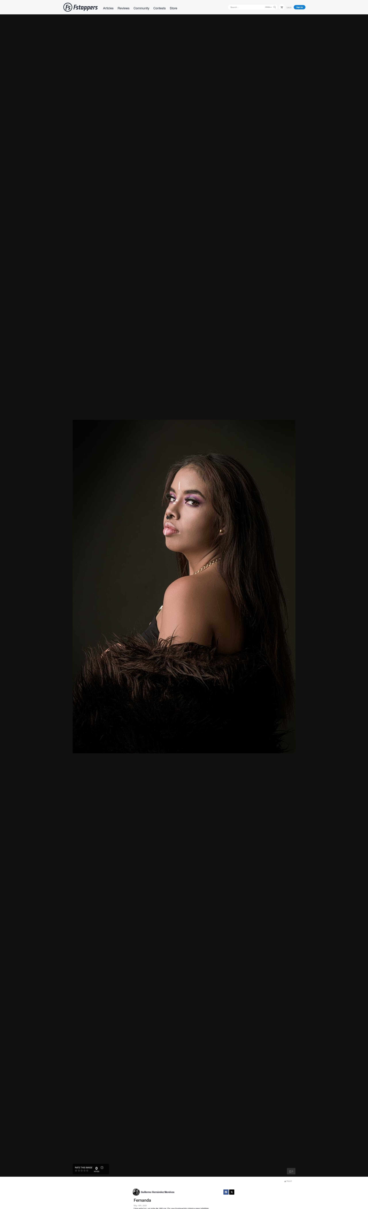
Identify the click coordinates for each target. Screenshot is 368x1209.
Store (173, 8)
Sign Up (299, 7)
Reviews (124, 8)
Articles (108, 8)
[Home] (80, 7)
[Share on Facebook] (226, 1192)
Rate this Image (83, 1167)
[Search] (274, 7)
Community (141, 8)
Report (289, 1181)
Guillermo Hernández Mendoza (157, 1192)
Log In (289, 7)
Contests (159, 8)
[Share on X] (231, 1192)
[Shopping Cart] (282, 7)
